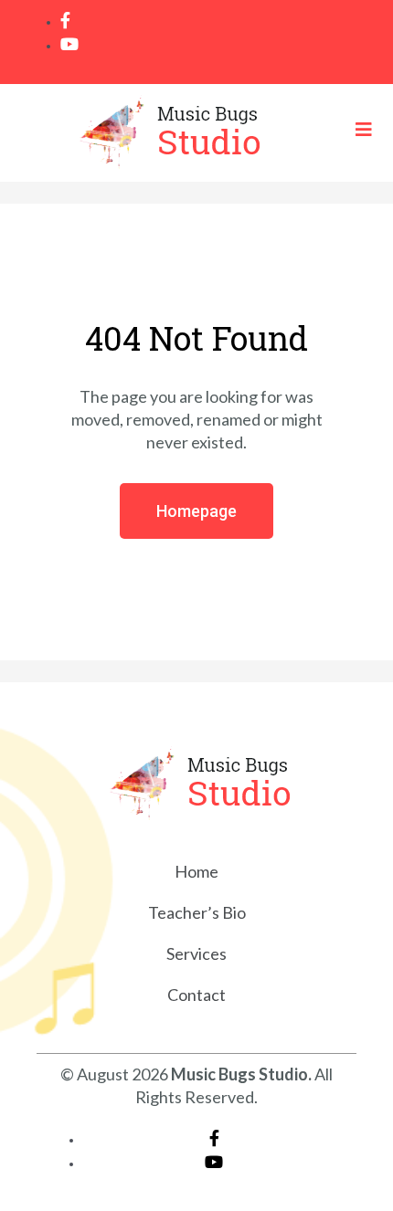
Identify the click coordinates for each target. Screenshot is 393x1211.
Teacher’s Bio (197, 912)
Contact (196, 995)
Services (196, 953)
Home (196, 871)
